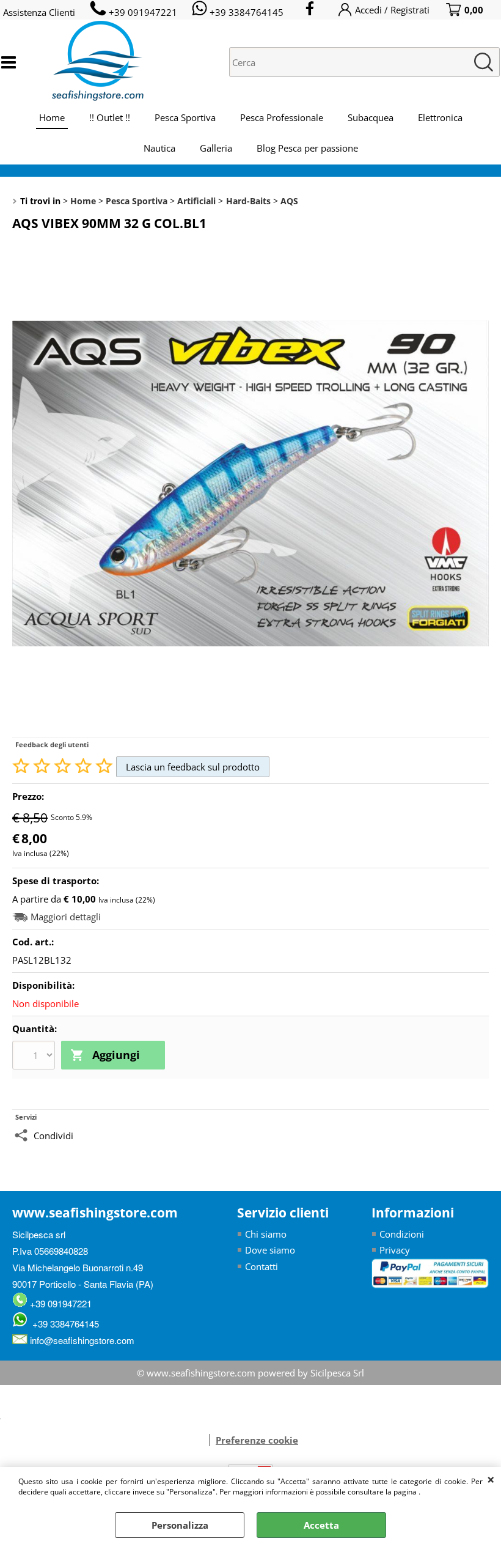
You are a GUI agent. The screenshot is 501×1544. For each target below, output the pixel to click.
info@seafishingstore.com (80, 1340)
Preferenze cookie (257, 1440)
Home (52, 117)
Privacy (394, 1250)
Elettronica (440, 117)
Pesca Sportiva (185, 117)
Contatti (261, 1266)
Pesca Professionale (281, 117)
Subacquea (370, 117)
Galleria (216, 148)
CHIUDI (491, 1479)
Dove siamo (270, 1250)
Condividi (53, 1135)
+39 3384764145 (63, 1323)
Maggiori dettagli (66, 917)
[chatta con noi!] (203, 1440)
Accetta (321, 1525)
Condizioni (401, 1234)
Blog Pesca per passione (307, 148)
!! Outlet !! (109, 117)
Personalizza (180, 1525)
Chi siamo (266, 1234)
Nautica (159, 148)
